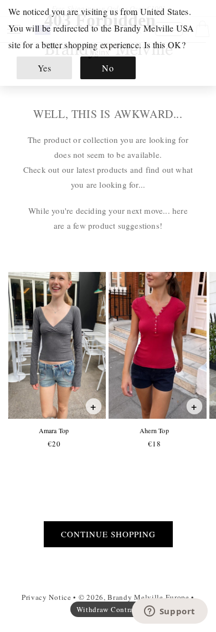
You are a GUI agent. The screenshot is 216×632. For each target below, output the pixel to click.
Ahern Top (154, 430)
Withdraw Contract (108, 609)
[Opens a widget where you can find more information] (169, 612)
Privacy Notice (46, 597)
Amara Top (53, 430)
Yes (45, 68)
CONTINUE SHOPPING (108, 533)
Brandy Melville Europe (148, 597)
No (108, 68)
